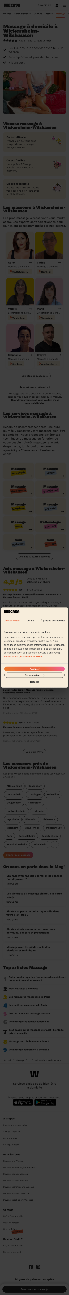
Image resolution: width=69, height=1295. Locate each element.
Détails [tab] (30, 620)
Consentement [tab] (12, 620)
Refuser (34, 681)
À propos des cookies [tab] (53, 620)
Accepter (35, 669)
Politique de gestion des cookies (23, 656)
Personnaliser (32, 675)
